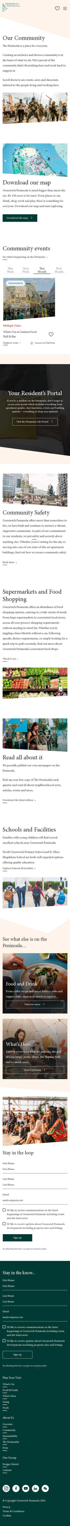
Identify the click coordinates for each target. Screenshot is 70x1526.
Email (6, 1194)
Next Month (59, 270)
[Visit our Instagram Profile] (6, 1488)
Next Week (25, 270)
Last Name (8, 1179)
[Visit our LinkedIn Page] (35, 1488)
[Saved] (58, 8)
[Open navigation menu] (65, 8)
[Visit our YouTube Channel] (25, 1488)
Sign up (17, 1237)
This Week (10, 270)
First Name (8, 1163)
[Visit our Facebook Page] (16, 1488)
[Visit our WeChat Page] (45, 1488)
